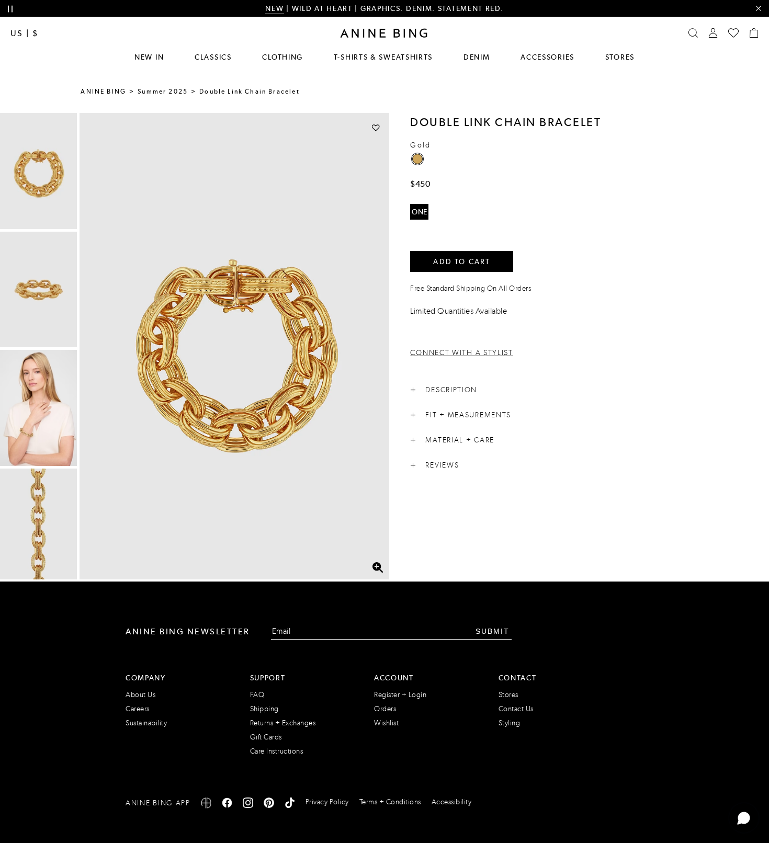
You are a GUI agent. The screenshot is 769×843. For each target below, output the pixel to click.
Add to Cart (461, 261)
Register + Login (400, 694)
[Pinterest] (269, 805)
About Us (140, 694)
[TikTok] (290, 805)
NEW (274, 8)
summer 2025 (163, 91)
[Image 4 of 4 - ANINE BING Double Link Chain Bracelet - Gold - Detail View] (38, 527)
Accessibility (452, 802)
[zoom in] (377, 567)
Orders (385, 708)
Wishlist (386, 723)
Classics (213, 57)
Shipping (264, 708)
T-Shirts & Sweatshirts (383, 57)
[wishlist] (733, 33)
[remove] (758, 9)
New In (149, 57)
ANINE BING (103, 91)
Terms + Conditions (390, 802)
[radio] (417, 159)
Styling (510, 723)
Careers (138, 708)
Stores (620, 57)
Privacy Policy (327, 802)
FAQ (257, 694)
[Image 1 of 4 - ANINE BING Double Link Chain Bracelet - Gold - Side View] (38, 171)
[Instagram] (248, 805)
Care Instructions (276, 751)
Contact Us (516, 708)
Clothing (282, 57)
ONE (419, 212)
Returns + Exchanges (283, 723)
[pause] (10, 9)
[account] (713, 33)
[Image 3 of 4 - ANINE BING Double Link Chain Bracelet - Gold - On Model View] (38, 408)
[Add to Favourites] (376, 127)
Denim (476, 57)
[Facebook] (227, 805)
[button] (235, 346)
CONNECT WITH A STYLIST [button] (461, 352)
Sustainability (146, 723)
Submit (493, 631)
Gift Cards (266, 737)
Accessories (547, 57)
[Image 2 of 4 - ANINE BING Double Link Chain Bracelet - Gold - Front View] (38, 290)
